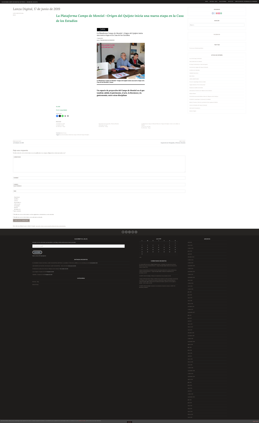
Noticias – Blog (213, 1)
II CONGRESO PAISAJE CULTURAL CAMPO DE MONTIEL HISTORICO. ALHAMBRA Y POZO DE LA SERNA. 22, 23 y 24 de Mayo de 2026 (61, 263)
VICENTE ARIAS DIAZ (143, 275)
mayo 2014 (190, 388)
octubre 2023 (190, 262)
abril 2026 (190, 242)
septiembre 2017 (191, 312)
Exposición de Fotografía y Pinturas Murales (109, 123)
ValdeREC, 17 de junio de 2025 (38, 274)
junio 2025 (190, 251)
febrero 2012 (190, 414)
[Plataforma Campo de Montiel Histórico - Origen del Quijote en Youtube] (217, 13)
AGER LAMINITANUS (194, 79)
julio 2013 (189, 399)
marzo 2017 (190, 324)
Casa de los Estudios (63, 134)
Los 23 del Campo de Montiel (195, 58)
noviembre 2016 (191, 335)
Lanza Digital (63, 110)
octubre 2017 (190, 309)
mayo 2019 (190, 297)
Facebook (217, 34)
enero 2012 (190, 417)
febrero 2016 (190, 361)
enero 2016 (190, 364)
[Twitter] (126, 231)
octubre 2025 (190, 248)
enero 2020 (190, 286)
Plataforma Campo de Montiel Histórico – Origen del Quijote (20, 1)
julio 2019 (190, 292)
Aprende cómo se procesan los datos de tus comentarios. (51, 226)
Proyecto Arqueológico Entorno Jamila (197, 81)
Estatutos (230, 1)
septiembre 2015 (191, 370)
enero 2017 (190, 329)
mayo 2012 (190, 408)
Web (15, 191)
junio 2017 (190, 318)
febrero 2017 (190, 326)
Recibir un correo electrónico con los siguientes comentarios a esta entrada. (34, 214)
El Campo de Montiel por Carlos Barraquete (198, 64)
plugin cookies (255, 421)
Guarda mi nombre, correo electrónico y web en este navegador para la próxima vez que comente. (17, 204)
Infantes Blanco (192, 93)
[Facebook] (123, 231)
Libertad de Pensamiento (194, 108)
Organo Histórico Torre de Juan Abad (197, 84)
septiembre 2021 (191, 277)
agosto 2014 (190, 379)
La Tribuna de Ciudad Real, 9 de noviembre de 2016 (160, 275)
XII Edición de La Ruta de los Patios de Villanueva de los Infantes (45, 268)
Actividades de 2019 (60, 123)
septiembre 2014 (191, 376)
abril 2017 (190, 321)
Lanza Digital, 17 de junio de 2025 (39, 271)
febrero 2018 (190, 303)
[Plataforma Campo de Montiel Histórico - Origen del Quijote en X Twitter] (215, 13)
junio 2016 (190, 350)
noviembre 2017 (191, 306)
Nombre (16, 177)
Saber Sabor (192, 76)
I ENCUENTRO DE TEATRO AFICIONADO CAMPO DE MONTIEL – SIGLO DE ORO (50, 265)
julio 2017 (189, 315)
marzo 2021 (190, 280)
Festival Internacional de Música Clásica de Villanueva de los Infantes (203, 96)
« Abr (140, 257)
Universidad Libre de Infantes (195, 61)
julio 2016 (190, 347)
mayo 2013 (190, 405)
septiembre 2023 (191, 265)
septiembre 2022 (191, 271)
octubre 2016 (190, 338)
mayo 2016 (190, 353)
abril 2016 (190, 356)
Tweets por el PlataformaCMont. (196, 48)
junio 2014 (190, 385)
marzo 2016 (190, 359)
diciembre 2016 (191, 332)
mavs (14, 15)
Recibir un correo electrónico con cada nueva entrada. (28, 217)
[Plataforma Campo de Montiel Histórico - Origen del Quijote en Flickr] (219, 13)
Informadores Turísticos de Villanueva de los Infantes (200, 90)
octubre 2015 (190, 367)
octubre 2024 (190, 259)
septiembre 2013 (191, 396)
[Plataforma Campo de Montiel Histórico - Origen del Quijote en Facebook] (213, 13)
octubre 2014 (190, 373)
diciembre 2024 (191, 257)
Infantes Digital (192, 111)
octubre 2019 (190, 289)
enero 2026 (190, 245)
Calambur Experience (193, 73)
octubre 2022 (190, 268)
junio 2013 (190, 402)
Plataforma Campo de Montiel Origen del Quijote (79, 134)
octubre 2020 (190, 283)
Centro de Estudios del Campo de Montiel (198, 105)
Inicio (206, 1)
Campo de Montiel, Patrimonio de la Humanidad (246, 1)
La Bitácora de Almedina (194, 70)
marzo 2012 (190, 411)
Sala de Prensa (222, 1)
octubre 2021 (190, 274)
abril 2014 (190, 391)
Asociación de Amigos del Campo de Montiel (198, 67)
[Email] (136, 231)
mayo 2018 (190, 300)
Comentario (17, 158)
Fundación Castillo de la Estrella (196, 87)
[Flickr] (129, 231)
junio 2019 (190, 294)
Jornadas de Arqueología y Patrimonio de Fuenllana (200, 99)
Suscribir (37, 252)
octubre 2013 (190, 394)
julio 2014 (190, 382)
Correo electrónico (17, 186)
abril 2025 (190, 254)
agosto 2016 (190, 344)
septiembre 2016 (191, 341)
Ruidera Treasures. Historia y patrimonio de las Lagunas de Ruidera (203, 102)
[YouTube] (132, 231)
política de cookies (82, 420)
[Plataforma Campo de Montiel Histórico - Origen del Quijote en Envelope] (221, 13)
